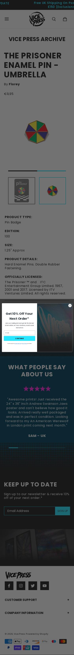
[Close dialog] (69, 305)
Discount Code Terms (17, 343)
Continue (19, 338)
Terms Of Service (24, 343)
